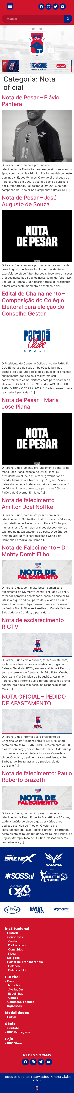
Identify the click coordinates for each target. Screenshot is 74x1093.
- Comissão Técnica (19, 1002)
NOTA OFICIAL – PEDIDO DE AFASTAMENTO (34, 699)
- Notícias (13, 985)
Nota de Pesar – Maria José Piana (30, 403)
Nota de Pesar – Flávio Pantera (30, 100)
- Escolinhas (15, 993)
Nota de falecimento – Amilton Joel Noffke (30, 503)
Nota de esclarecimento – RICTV (35, 623)
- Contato (12, 1028)
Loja (9, 1039)
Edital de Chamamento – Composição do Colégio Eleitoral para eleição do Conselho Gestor (33, 303)
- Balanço (13, 966)
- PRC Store (13, 1043)
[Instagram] (48, 6)
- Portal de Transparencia (24, 962)
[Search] (68, 19)
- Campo (13, 997)
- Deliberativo (16, 945)
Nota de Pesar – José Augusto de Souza (29, 200)
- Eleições (12, 957)
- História (12, 933)
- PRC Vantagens (17, 1032)
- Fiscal (11, 953)
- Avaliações (15, 989)
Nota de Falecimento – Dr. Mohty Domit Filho (35, 550)
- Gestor (12, 941)
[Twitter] (55, 6)
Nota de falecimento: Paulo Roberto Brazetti (37, 776)
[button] (10, 6)
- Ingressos (13, 1006)
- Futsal (10, 1017)
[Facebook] (41, 6)
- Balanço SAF (16, 970)
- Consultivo (15, 949)
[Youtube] (63, 6)
